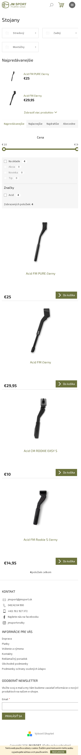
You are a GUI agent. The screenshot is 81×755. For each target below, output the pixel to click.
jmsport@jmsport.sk (20, 600)
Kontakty (7, 654)
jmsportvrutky (16, 623)
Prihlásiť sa (13, 716)
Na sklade (17, 161)
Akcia (14, 167)
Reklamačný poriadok (14, 659)
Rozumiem (58, 751)
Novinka (15, 173)
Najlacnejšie (35, 124)
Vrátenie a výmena (13, 649)
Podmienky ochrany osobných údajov (24, 669)
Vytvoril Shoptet (44, 734)
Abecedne (69, 124)
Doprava (7, 639)
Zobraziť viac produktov (38, 112)
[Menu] (72, 5)
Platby (5, 644)
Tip (13, 178)
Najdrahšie (53, 124)
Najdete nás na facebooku (23, 617)
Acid (14, 195)
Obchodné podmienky (15, 664)
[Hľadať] (51, 5)
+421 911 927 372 (18, 611)
